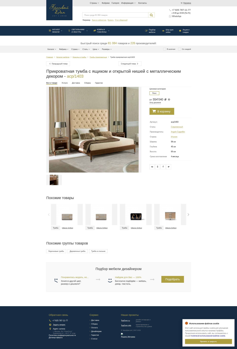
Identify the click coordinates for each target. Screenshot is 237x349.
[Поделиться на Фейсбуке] (163, 166)
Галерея (115, 3)
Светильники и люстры (78, 31)
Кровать (111, 20)
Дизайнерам (96, 331)
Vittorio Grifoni (67, 228)
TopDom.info (126, 325)
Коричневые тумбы (56, 251)
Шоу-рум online (169, 31)
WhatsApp (176, 16)
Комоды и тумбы (79, 57)
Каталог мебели (56, 31)
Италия (174, 137)
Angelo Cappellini (178, 132)
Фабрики (106, 3)
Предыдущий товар (59, 64)
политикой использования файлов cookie (208, 336)
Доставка (95, 320)
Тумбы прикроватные (98, 57)
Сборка (94, 324)
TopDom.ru (125, 321)
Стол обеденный (121, 20)
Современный (177, 127)
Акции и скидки (186, 31)
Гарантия (95, 335)
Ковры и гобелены (101, 31)
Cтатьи (94, 339)
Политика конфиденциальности (62, 335)
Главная (49, 57)
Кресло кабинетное (99, 20)
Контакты (142, 3)
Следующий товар (128, 64)
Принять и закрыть (208, 341)
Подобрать (172, 279)
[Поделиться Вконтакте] (152, 166)
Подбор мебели (152, 31)
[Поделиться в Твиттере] (168, 166)
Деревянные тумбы (77, 251)
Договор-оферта (55, 337)
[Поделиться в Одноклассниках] (158, 166)
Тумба (55, 228)
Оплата (94, 328)
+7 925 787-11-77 (181, 10)
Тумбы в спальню (98, 251)
